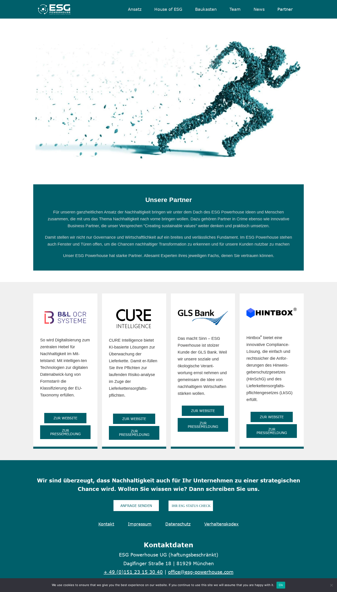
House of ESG (168, 9)
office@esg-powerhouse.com (200, 572)
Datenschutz (178, 523)
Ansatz (134, 9)
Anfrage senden (136, 505)
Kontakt (106, 523)
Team (235, 9)
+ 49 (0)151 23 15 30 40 (133, 572)
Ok (281, 585)
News (259, 9)
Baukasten (206, 9)
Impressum (140, 523)
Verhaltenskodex (221, 523)
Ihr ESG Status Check (191, 506)
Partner (285, 9)
